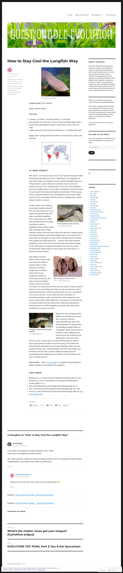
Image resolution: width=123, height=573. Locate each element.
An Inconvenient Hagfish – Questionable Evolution (34, 503)
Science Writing (95, 262)
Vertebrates (93, 275)
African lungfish (12, 86)
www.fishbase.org (36, 394)
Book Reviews (94, 210)
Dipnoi (9, 88)
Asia (91, 204)
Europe (92, 220)
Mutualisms (93, 248)
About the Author (82, 15)
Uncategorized (94, 273)
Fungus (92, 226)
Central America (95, 212)
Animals (14, 79)
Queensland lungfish (14, 92)
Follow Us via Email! (99, 134)
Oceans (92, 256)
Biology (20, 86)
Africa (9, 79)
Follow (92, 153)
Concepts (93, 214)
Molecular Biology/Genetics (98, 246)
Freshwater (14, 81)
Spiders (92, 268)
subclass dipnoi (12, 94)
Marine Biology (12, 90)
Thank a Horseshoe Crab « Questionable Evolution (34, 495)
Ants (91, 200)
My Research (96, 15)
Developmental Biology (97, 218)
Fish (8, 81)
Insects (92, 234)
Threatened (93, 271)
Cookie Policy (41, 570)
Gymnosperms (94, 228)
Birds (91, 208)
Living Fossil (94, 240)
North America (94, 252)
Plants (92, 260)
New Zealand (94, 250)
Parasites (93, 258)
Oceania (92, 254)
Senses (92, 264)
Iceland (92, 232)
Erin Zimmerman (12, 74)
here (93, 100)
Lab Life (92, 238)
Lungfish (18, 88)
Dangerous (93, 216)
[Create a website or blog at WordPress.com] (24, 564)
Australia (20, 79)
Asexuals (93, 202)
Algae (91, 195)
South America (16, 83)
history (92, 230)
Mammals (93, 242)
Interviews (93, 236)
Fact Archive (111, 15)
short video (52, 362)
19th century (94, 191)
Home (70, 15)
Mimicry (92, 244)
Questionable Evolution (14, 564)
